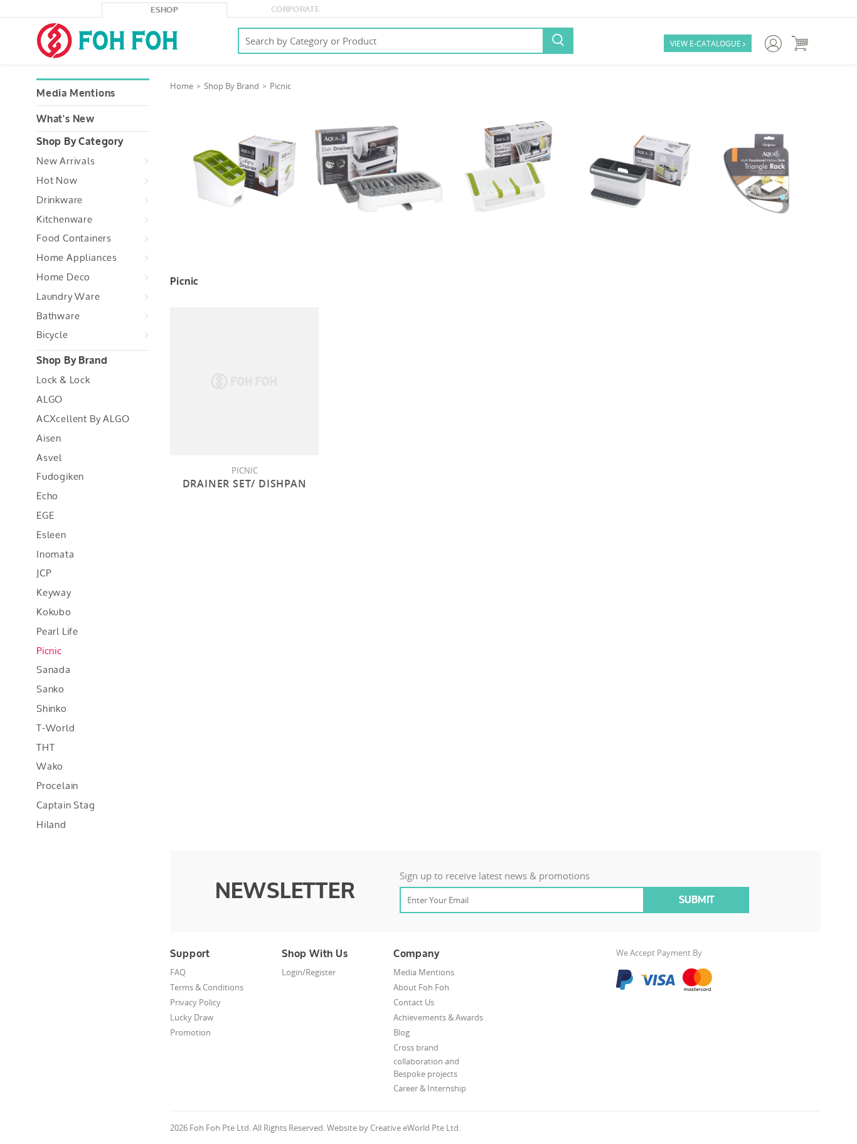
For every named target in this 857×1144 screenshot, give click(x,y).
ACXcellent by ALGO (82, 419)
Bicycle (52, 335)
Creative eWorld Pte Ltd (414, 1127)
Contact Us (413, 1002)
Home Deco (63, 277)
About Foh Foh (421, 987)
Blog (401, 1032)
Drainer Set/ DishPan (245, 483)
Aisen (48, 438)
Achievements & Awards (438, 1017)
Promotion (190, 1032)
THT (45, 747)
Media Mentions (75, 93)
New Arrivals (65, 161)
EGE (45, 515)
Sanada (53, 669)
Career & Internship (429, 1088)
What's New (65, 119)
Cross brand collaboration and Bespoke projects (426, 1061)
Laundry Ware (68, 296)
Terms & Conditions (206, 987)
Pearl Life (57, 631)
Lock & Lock (63, 380)
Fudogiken (60, 476)
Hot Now (57, 180)
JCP (43, 573)
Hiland (51, 824)
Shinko (51, 708)
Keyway (54, 592)
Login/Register (309, 972)
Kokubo (54, 612)
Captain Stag (65, 805)
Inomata (55, 554)
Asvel (49, 457)
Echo (47, 496)
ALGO (49, 399)
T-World (55, 728)
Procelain (57, 785)
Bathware (58, 316)
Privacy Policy (195, 1002)
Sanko (50, 689)
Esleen (51, 535)
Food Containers (74, 238)
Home (181, 86)
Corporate (295, 9)
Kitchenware (64, 219)
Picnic (49, 651)
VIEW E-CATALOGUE (707, 43)
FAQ (178, 972)
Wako (49, 766)
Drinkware (59, 200)
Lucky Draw (191, 1017)
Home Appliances (76, 257)
